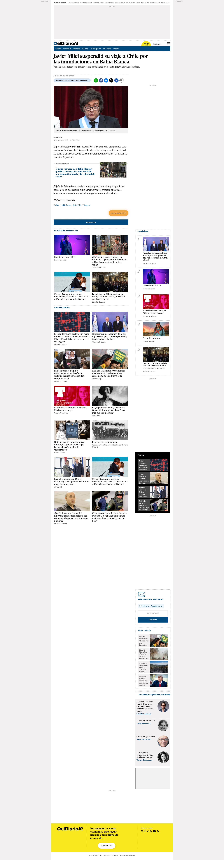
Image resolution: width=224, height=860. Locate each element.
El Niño (163, 2)
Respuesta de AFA (155, 2)
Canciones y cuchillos (64, 257)
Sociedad (76, 49)
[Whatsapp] (96, 80)
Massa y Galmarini (130, 2)
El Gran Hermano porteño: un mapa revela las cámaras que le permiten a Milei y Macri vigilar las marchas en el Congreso (71, 337)
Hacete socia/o (146, 44)
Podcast (116, 49)
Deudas (138, 2)
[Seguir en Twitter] (142, 831)
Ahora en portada (62, 307)
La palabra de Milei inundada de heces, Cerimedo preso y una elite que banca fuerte (108, 296)
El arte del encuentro (151, 338)
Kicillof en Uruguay (120, 2)
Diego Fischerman (60, 260)
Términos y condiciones (127, 855)
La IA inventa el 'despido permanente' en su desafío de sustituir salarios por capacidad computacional (69, 374)
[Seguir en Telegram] (148, 831)
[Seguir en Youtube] (154, 831)
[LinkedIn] (116, 80)
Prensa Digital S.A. (95, 855)
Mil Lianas (107, 49)
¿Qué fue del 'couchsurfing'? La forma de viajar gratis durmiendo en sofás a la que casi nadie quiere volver (109, 261)
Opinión (85, 49)
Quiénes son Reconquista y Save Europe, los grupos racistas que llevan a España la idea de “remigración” (69, 446)
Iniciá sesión (157, 44)
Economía (67, 49)
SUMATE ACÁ (107, 845)
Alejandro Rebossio (99, 342)
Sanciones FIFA (145, 2)
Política (58, 49)
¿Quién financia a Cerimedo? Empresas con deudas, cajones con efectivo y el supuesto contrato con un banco (71, 517)
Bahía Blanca (65, 205)
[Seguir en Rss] (158, 831)
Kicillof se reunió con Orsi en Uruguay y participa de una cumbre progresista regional (71, 481)
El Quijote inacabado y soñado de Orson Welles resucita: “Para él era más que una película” (108, 410)
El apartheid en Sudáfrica (104, 442)
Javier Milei (77, 205)
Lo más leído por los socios (66, 231)
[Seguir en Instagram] (151, 831)
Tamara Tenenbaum (61, 413)
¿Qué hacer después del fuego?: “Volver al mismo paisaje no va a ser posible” (143, 667)
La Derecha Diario (109, 2)
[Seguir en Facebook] (144, 831)
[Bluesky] (106, 80)
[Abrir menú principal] (168, 43)
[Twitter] (111, 80)
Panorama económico (73, 2)
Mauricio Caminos (60, 344)
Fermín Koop (96, 379)
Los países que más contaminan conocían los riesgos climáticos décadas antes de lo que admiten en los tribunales (143, 681)
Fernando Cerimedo (99, 2)
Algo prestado (169, 2)
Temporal (87, 205)
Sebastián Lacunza (98, 302)
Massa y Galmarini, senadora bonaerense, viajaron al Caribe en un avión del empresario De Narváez (71, 296)
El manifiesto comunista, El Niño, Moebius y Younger (70, 409)
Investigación (96, 49)
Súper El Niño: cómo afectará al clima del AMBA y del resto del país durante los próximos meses (143, 654)
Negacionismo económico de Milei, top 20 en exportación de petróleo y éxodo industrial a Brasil (109, 336)
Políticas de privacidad (110, 855)
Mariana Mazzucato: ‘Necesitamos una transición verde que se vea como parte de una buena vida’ (108, 373)
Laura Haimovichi (148, 341)
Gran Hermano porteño (86, 2)
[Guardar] (121, 80)
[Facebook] (101, 80)
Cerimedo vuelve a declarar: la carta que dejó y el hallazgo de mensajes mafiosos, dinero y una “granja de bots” (109, 517)
